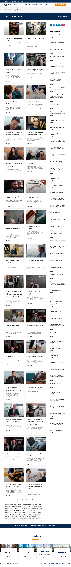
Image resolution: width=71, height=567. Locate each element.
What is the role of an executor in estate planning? (57, 400)
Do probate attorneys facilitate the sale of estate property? (14, 133)
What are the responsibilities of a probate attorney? (57, 73)
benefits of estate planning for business (30, 504)
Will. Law (34, 520)
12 (32, 499)
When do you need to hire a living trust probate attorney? (57, 191)
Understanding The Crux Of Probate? (56, 275)
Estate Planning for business (37, 508)
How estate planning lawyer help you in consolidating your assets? (13, 228)
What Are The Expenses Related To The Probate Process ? (57, 88)
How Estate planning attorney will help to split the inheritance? (14, 165)
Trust (28, 520)
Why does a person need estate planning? (35, 454)
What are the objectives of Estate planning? (57, 133)
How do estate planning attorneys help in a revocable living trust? (57, 377)
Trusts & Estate (12, 4)
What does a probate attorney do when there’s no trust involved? (57, 126)
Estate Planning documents (25, 508)
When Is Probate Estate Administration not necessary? (57, 184)
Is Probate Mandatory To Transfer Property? (12, 357)
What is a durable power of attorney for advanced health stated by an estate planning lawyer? (57, 97)
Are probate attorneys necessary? (12, 102)
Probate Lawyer (35, 516)
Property (11, 520)
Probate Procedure (23, 518)
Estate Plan (20, 506)
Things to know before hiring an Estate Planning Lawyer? (57, 155)
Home (55, 16)
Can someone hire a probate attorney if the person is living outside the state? (57, 326)
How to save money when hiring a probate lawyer (12, 261)
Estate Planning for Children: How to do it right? (57, 227)
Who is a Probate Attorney (56, 348)
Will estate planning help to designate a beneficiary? (13, 326)
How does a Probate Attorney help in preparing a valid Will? (57, 368)
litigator (24, 514)
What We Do (34, 4)
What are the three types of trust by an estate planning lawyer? (34, 486)
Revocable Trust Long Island (13, 563)
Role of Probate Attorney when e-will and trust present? (14, 420)
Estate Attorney (7, 506)
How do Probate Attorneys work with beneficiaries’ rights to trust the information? (57, 423)
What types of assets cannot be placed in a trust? (57, 57)
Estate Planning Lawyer (23, 512)
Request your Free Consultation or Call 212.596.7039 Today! (35, 526)
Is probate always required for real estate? (35, 39)
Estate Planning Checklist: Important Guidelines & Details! (13, 70)
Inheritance (7, 514)
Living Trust (29, 514)
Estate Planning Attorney (36, 506)
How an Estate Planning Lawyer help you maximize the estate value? (57, 42)
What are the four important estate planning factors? (35, 133)
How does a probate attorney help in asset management (56, 213)
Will (31, 520)
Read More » (8, 49)
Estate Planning (27, 506)
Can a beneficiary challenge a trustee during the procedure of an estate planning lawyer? (57, 65)
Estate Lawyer (14, 506)
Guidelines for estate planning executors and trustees (35, 326)
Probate (39, 514)
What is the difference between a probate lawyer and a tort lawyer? (57, 392)
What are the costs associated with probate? (14, 39)
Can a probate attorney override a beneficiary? (57, 220)
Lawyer (20, 514)
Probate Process (32, 518)
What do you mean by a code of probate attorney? (35, 261)
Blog (46, 4)
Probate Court (14, 516)
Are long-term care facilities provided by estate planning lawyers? (56, 170)
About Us (27, 4)
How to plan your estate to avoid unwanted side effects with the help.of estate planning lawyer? (35, 422)
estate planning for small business (11, 512)
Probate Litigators (8, 518)
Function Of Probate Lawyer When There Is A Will (35, 196)
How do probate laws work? (34, 102)
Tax (24, 520)
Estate (40, 504)
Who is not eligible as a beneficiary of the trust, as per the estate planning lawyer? (14, 388)
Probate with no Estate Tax (13, 454)
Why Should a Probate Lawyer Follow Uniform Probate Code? (57, 247)
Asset (15, 504)
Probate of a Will (15, 518)
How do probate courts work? (35, 356)
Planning (34, 514)
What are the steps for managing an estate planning (57, 177)
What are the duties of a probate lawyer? (57, 407)
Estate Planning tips (32, 512)
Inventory (12, 514)
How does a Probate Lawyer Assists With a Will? (56, 333)
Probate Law (28, 516)
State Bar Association (18, 520)
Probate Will (38, 518)
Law (16, 514)
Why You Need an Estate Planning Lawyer (55, 384)
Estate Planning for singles (31, 510)
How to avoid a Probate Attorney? (57, 240)
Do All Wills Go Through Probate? (33, 227)
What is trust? (31, 163)
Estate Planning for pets (20, 510)
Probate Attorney (8, 516)
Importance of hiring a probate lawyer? (57, 34)
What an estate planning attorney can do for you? (12, 196)
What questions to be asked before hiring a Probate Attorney (57, 199)
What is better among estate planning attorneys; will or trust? (56, 311)
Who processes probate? (55, 290)
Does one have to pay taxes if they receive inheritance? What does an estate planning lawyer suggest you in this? (14, 294)
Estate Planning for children (10, 510)
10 (29, 499)
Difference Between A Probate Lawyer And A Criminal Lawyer (57, 148)
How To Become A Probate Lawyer (34, 388)
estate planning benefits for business (11, 508)
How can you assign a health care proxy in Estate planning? (57, 261)
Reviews (41, 4)
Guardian (39, 512)
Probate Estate (21, 516)
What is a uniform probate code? (57, 296)
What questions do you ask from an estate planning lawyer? (57, 361)
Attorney (19, 504)
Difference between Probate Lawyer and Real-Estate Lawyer (57, 50)
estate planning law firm (11, 5)
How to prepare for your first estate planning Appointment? (35, 70)
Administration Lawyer (9, 504)
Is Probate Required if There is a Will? (57, 268)
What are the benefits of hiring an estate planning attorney (34, 293)
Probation (6, 520)
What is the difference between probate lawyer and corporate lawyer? (57, 341)
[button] (51, 25)
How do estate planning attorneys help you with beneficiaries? (55, 81)
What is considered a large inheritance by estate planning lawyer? (57, 303)
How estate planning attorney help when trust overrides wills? (57, 140)
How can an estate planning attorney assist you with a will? (57, 112)
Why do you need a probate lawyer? (56, 254)
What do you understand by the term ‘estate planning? (13, 485)
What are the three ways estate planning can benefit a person (57, 119)
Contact (51, 4)
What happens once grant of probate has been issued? (56, 162)
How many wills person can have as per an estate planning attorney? (57, 415)
